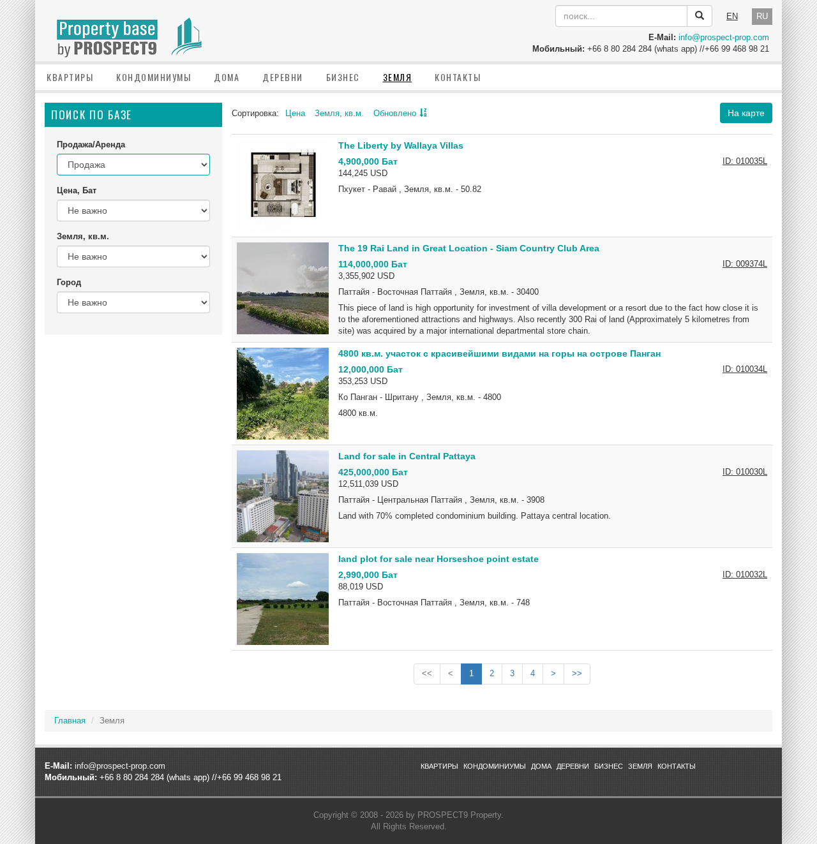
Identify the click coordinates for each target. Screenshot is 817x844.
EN (732, 16)
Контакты (458, 77)
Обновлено (394, 113)
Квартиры (70, 77)
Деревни (282, 77)
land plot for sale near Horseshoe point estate (438, 559)
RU (762, 16)
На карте (746, 113)
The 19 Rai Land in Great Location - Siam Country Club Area (468, 248)
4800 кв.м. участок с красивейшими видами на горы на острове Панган (499, 353)
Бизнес (343, 77)
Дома (226, 77)
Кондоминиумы (153, 77)
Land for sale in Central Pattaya (407, 456)
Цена (295, 113)
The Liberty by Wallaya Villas (400, 145)
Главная (70, 720)
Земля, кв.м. (339, 113)
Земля (397, 77)
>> (577, 673)
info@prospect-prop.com (723, 37)
